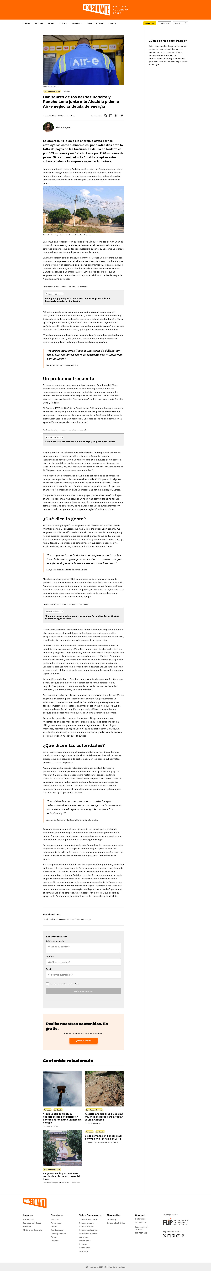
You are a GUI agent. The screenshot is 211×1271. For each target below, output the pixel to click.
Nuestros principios (88, 1230)
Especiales (62, 23)
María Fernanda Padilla (108, 1142)
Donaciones (84, 1247)
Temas (51, 23)
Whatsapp (111, 1219)
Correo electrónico (116, 1223)
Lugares (26, 23)
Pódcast (55, 1240)
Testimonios (84, 1240)
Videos (54, 1226)
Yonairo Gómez (52, 1126)
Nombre (50, 956)
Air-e (45, 919)
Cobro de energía (84, 919)
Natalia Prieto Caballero (70, 1183)
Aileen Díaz (92, 1142)
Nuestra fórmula (87, 1226)
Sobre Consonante (95, 23)
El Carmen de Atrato (32, 1230)
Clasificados (164, 23)
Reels (53, 1237)
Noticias (66, 91)
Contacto (112, 23)
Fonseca (47, 1110)
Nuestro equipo (86, 1223)
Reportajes (56, 1223)
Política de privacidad (115, 1267)
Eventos (83, 1244)
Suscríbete (149, 23)
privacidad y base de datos (69, 984)
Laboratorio (77, 23)
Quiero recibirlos (83, 1040)
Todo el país (29, 1219)
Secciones (39, 23)
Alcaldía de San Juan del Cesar (61, 919)
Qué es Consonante (88, 1219)
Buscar (177, 23)
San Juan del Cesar (52, 91)
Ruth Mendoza (94, 1123)
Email (48, 969)
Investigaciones (58, 1233)
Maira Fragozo (63, 127)
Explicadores (57, 1230)
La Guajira (58, 1110)
